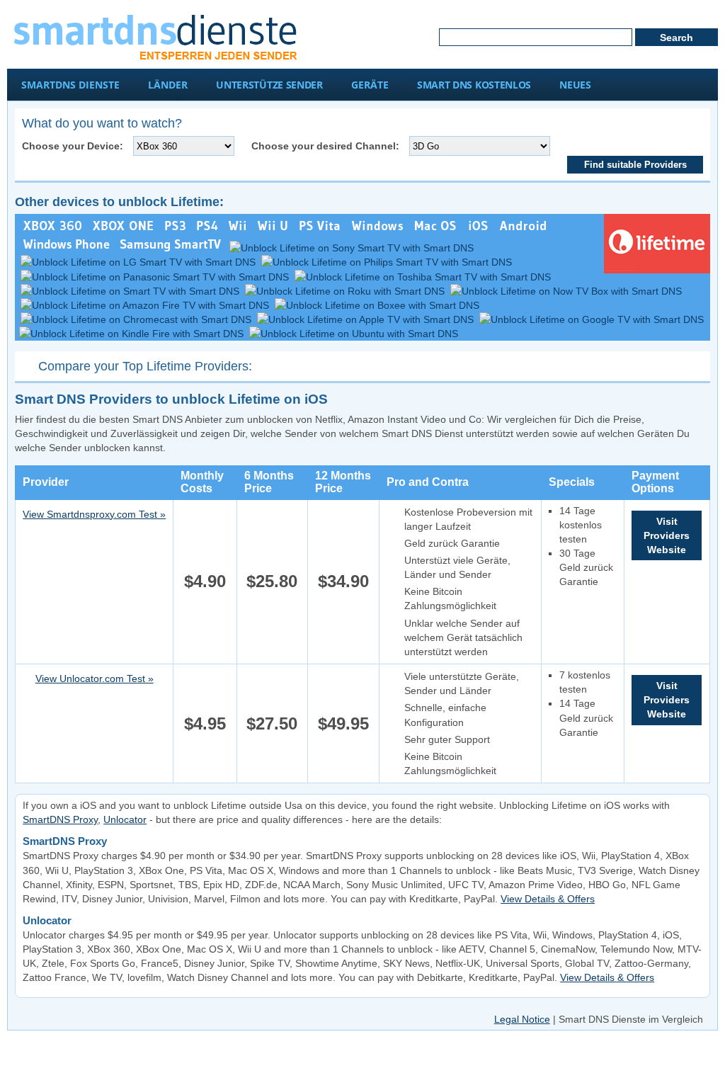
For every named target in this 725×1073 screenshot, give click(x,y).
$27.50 (271, 723)
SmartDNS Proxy (60, 819)
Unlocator (125, 819)
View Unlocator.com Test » (94, 678)
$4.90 (205, 581)
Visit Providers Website (667, 535)
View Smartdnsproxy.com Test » (94, 514)
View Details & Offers (548, 898)
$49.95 (343, 723)
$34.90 (343, 581)
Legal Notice (522, 1019)
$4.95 (205, 723)
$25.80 (271, 581)
